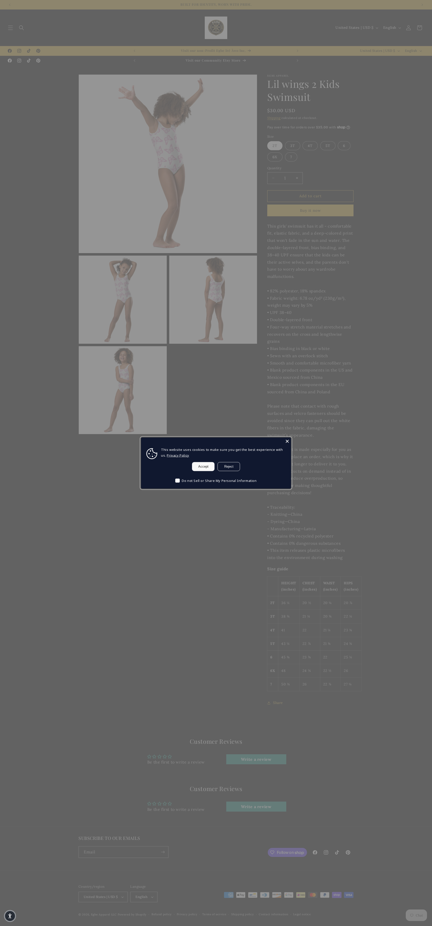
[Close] (287, 441)
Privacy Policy (178, 455)
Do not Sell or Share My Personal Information (219, 480)
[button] (10, 916)
